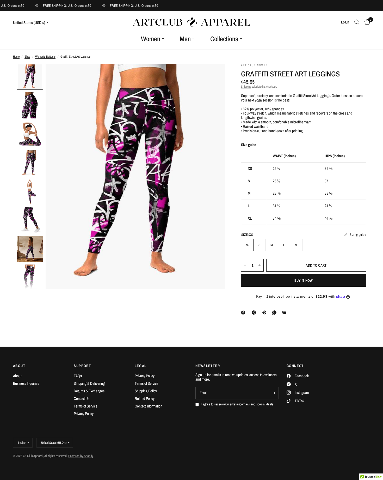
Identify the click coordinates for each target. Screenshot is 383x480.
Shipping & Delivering (89, 383)
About (17, 376)
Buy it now (303, 280)
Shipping (246, 87)
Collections (224, 38)
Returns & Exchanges (89, 391)
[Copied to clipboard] (285, 312)
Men (185, 38)
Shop (27, 56)
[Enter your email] (273, 393)
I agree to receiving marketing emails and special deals (237, 404)
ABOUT (19, 366)
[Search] (357, 22)
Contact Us (81, 398)
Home (16, 56)
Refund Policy (145, 398)
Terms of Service (85, 406)
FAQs (78, 376)
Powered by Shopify (80, 456)
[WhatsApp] (275, 312)
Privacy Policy (84, 413)
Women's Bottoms (45, 56)
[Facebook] (244, 312)
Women (150, 38)
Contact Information (148, 406)
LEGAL (141, 366)
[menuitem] (152, 39)
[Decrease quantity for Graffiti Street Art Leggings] (245, 265)
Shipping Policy (146, 391)
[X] (255, 312)
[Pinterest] (265, 312)
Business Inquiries (26, 383)
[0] (366, 22)
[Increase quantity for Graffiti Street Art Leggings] (259, 265)
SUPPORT (82, 366)
